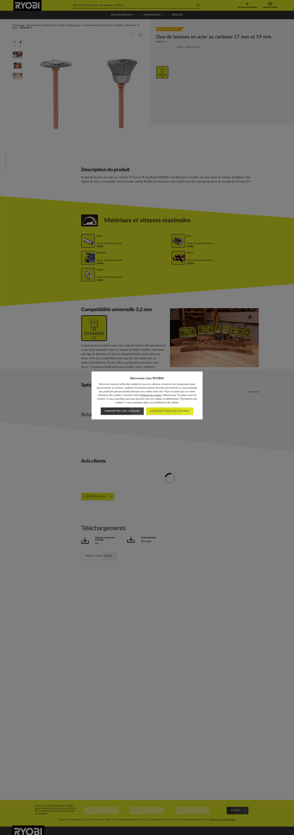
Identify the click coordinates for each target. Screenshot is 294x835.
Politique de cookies (151, 395)
